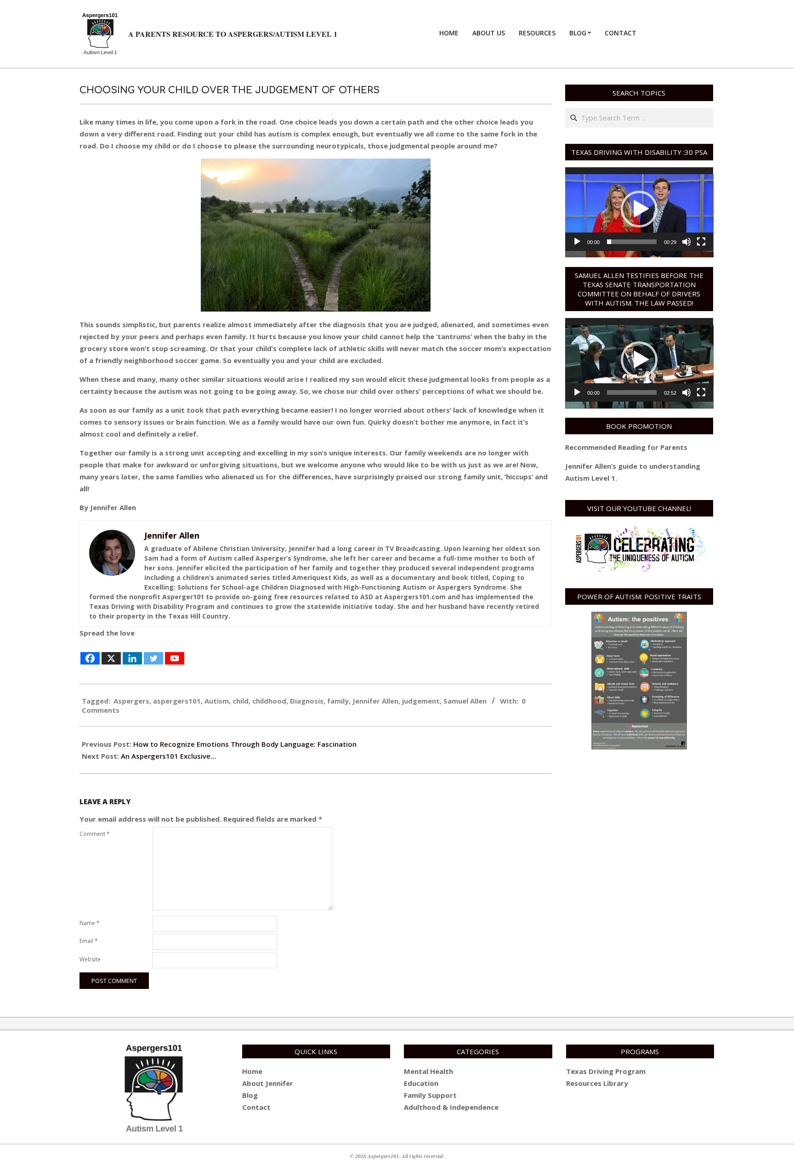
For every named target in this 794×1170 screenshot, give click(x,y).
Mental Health (428, 1071)
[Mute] (686, 241)
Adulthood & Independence (451, 1107)
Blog (250, 1095)
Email (88, 941)
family (338, 700)
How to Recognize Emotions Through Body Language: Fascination (245, 744)
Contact (256, 1107)
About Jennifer (267, 1083)
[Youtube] (174, 652)
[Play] (577, 241)
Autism (216, 700)
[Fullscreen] (701, 241)
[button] (639, 209)
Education (421, 1083)
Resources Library (597, 1083)
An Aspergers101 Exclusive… (168, 756)
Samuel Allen (465, 700)
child (241, 700)
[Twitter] (153, 652)
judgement (421, 700)
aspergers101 (177, 700)
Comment (94, 834)
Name (89, 923)
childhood (269, 700)
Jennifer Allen (375, 700)
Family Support (430, 1095)
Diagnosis (306, 700)
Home (252, 1071)
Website (90, 959)
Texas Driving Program (606, 1071)
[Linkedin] (132, 652)
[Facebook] (90, 652)
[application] (639, 208)
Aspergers (131, 700)
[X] (111, 652)
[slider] (632, 241)
